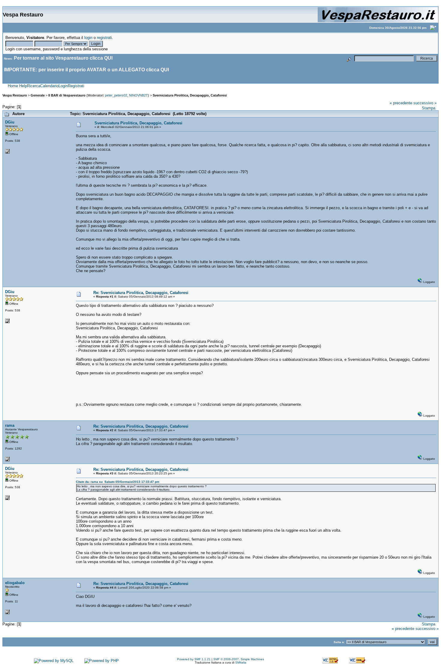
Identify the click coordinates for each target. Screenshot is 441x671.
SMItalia (240, 662)
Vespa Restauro (14, 95)
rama (9, 425)
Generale (38, 95)
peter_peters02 (116, 95)
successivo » (424, 103)
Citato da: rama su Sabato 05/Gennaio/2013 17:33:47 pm (117, 481)
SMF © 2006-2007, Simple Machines (238, 659)
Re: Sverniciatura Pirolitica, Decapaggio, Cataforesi (140, 292)
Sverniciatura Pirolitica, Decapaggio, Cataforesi (190, 95)
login (88, 37)
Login (63, 86)
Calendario (49, 86)
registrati (104, 37)
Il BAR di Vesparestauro (67, 95)
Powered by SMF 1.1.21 (194, 659)
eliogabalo (15, 582)
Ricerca (33, 86)
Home (13, 86)
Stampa (428, 108)
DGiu (9, 122)
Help (23, 86)
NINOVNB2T (138, 95)
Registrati (76, 86)
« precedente (401, 103)
